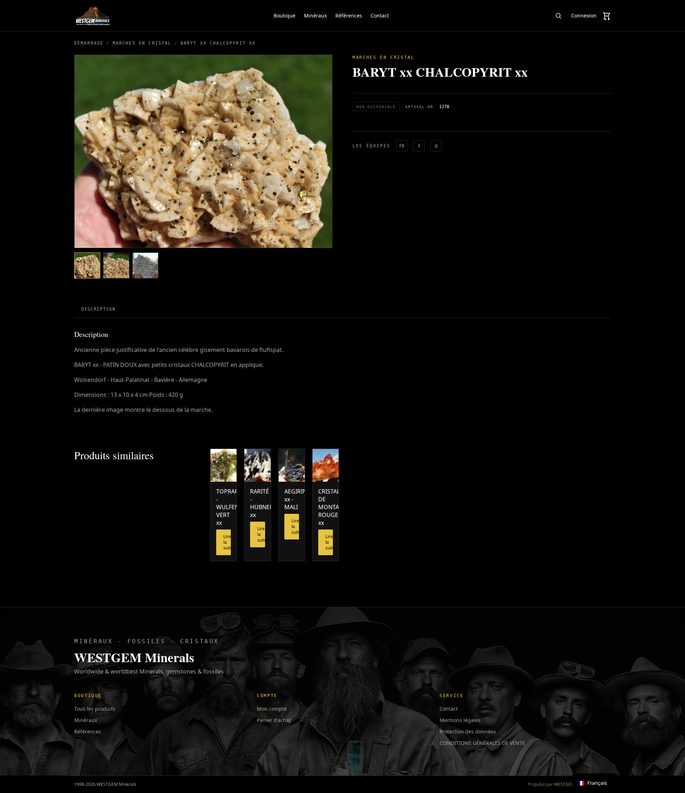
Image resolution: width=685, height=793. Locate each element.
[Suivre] (558, 16)
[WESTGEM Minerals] (92, 16)
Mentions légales (460, 720)
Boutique (284, 15)
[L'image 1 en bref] (87, 265)
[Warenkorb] (606, 15)
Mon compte (272, 708)
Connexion (584, 15)
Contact (380, 15)
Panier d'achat (274, 720)
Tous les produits (94, 708)
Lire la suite (227, 542)
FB (401, 145)
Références (348, 15)
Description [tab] (98, 309)
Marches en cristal (142, 43)
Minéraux (315, 15)
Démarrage (88, 43)
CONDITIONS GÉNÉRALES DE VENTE (482, 743)
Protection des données (468, 731)
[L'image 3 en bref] (145, 265)
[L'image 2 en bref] (116, 265)
